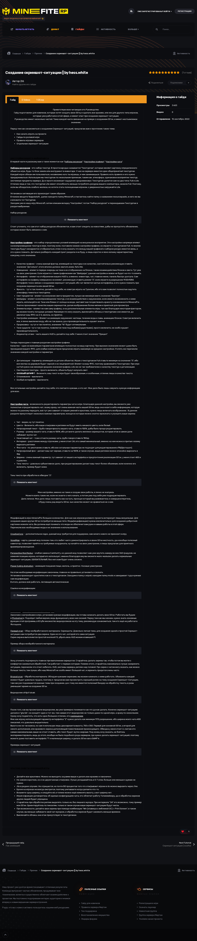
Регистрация (184, 11)
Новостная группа (148, 911)
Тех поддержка (89, 911)
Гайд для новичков (90, 903)
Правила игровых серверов (30, 140)
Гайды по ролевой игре (28, 137)
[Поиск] (157, 29)
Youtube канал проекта (150, 919)
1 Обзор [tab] (40, 100)
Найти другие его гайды (24, 84)
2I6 (22, 81)
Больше (132, 29)
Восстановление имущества (95, 915)
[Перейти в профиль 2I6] (8, 82)
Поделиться (156, 83)
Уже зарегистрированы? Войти (154, 11)
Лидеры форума (89, 919)
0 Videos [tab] (26, 100)
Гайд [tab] (13, 100)
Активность (108, 29)
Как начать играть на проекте (31, 134)
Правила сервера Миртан (94, 907)
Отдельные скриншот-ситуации (32, 143)
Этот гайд (183, 29)
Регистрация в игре (148, 903)
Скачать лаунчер (147, 907)
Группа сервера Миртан (151, 915)
